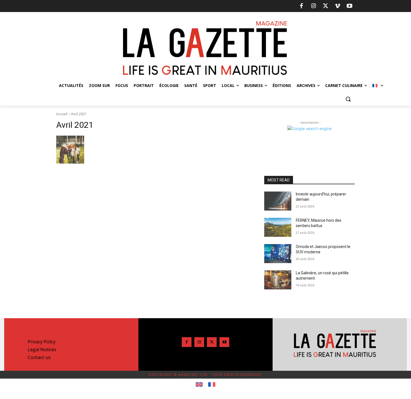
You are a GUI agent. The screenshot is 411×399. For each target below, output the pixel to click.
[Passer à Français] (212, 385)
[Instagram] (313, 6)
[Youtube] (349, 6)
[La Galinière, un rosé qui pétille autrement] (277, 279)
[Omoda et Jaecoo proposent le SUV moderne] (277, 253)
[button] (348, 99)
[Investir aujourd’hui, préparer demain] (277, 201)
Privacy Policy (42, 342)
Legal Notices (42, 349)
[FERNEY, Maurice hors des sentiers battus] (277, 227)
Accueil (61, 114)
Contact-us (39, 357)
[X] (325, 6)
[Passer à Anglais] (199, 385)
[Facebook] (301, 6)
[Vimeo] (337, 6)
